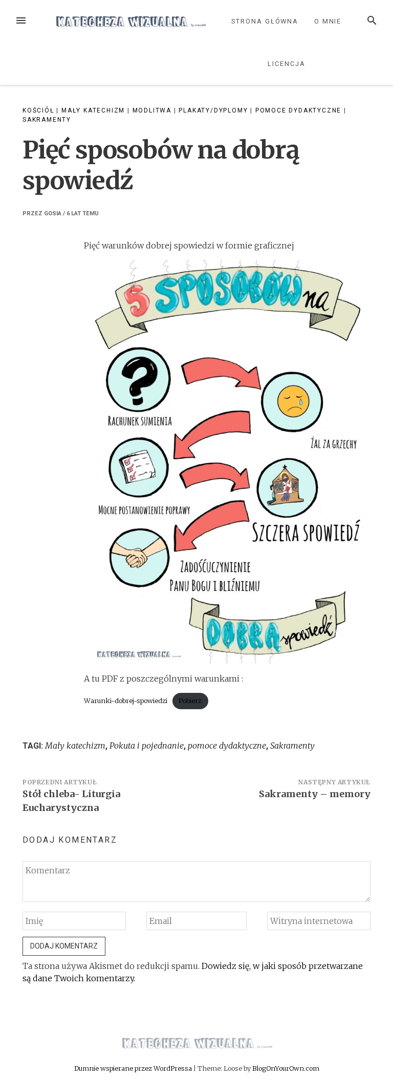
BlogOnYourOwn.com (285, 1068)
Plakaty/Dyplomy (213, 110)
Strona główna (264, 21)
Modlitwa (152, 110)
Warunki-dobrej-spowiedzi (125, 700)
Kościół (38, 110)
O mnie (328, 21)
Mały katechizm (93, 110)
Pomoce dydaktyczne (298, 110)
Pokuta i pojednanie (147, 745)
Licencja (286, 63)
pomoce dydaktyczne (227, 745)
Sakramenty (47, 119)
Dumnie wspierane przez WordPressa (133, 1068)
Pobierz (190, 700)
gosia (52, 213)
